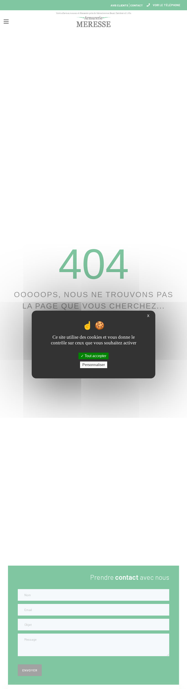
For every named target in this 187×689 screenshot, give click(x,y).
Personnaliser (93, 365)
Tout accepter (95, 356)
